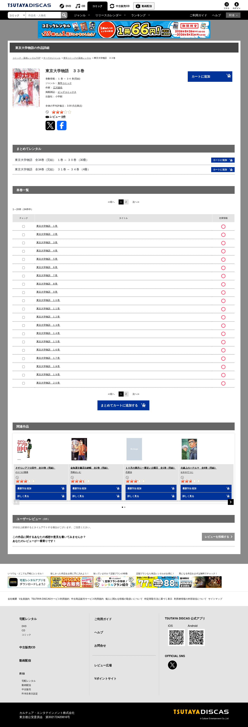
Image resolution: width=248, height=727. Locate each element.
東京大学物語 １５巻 (48, 341)
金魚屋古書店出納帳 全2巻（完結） (90, 468)
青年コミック (65, 83)
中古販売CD (122, 6)
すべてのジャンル (51, 58)
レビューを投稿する (218, 536)
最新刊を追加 (24, 488)
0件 (63, 116)
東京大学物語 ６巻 (47, 267)
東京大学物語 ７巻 (47, 275)
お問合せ (100, 645)
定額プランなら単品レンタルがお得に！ (155, 573)
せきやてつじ (187, 472)
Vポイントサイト (105, 678)
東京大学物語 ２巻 (47, 234)
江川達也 (57, 87)
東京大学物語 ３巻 (47, 242)
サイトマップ (215, 598)
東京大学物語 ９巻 (47, 292)
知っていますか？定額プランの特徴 (110, 573)
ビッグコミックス (67, 92)
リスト (227, 8)
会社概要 (12, 598)
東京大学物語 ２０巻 (48, 382)
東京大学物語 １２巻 (48, 316)
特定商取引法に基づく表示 (158, 598)
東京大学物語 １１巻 (48, 308)
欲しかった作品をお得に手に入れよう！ (70, 573)
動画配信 (147, 6)
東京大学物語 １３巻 (48, 325)
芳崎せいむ (76, 472)
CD (83, 6)
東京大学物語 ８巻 (47, 283)
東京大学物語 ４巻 (47, 250)
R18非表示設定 (30, 693)
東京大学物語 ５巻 (47, 259)
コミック (97, 6)
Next (231, 502)
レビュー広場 (103, 665)
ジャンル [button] (80, 15)
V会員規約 (24, 598)
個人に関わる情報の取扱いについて (124, 598)
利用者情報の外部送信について (190, 598)
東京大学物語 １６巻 (48, 349)
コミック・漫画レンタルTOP (26, 58)
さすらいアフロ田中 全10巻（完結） (35, 468)
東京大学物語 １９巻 (48, 374)
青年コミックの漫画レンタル (77, 58)
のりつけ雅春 (22, 472)
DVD (68, 6)
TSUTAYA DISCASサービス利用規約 (50, 598)
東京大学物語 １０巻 (48, 300)
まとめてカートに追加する (120, 405)
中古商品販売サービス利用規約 (87, 598)
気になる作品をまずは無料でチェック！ (198, 573)
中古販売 (26, 689)
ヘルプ (216, 15)
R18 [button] (231, 15)
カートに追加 (201, 76)
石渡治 (129, 472)
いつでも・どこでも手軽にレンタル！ (26, 573)
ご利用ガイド (198, 15)
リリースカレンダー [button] (108, 15)
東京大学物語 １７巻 (48, 358)
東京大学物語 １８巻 (48, 366)
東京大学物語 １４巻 (48, 333)
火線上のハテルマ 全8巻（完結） (199, 468)
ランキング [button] (138, 15)
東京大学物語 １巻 (47, 226)
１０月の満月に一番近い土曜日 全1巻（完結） (151, 468)
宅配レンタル (29, 680)
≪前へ (111, 202)
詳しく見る (23, 496)
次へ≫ (136, 202)
